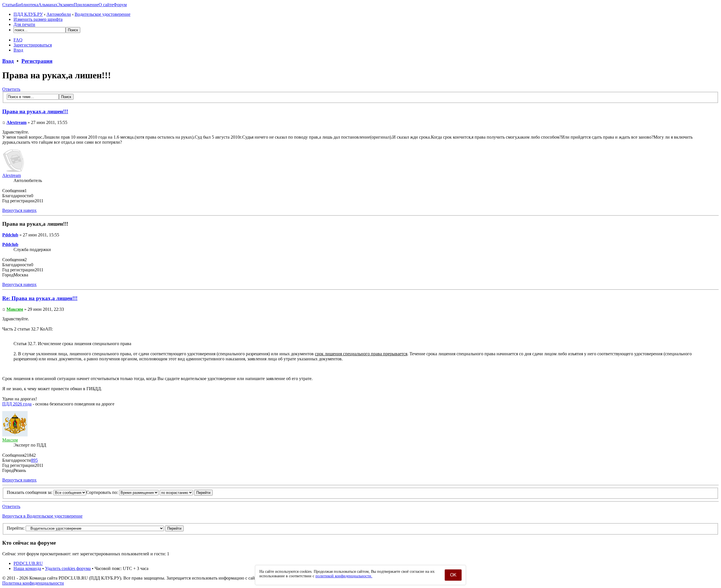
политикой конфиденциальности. (343, 576)
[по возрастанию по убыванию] (186, 492)
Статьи (9, 4)
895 (34, 460)
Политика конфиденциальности (33, 583)
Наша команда (27, 568)
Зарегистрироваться (33, 45)
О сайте (106, 4)
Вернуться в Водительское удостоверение (42, 516)
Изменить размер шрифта (38, 19)
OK (453, 575)
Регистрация (36, 61)
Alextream (16, 122)
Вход (18, 50)
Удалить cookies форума (68, 568)
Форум (120, 4)
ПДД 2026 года (17, 403)
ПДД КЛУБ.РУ (28, 14)
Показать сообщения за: (30, 492)
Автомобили (58, 14)
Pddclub (10, 234)
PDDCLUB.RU (28, 563)
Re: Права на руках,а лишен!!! (39, 298)
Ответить (11, 89)
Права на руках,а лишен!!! (35, 111)
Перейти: (16, 528)
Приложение (86, 4)
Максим (14, 309)
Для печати (24, 24)
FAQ (18, 39)
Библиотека (27, 4)
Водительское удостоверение (102, 14)
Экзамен (65, 4)
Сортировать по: (102, 492)
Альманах (47, 4)
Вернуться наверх (19, 210)
